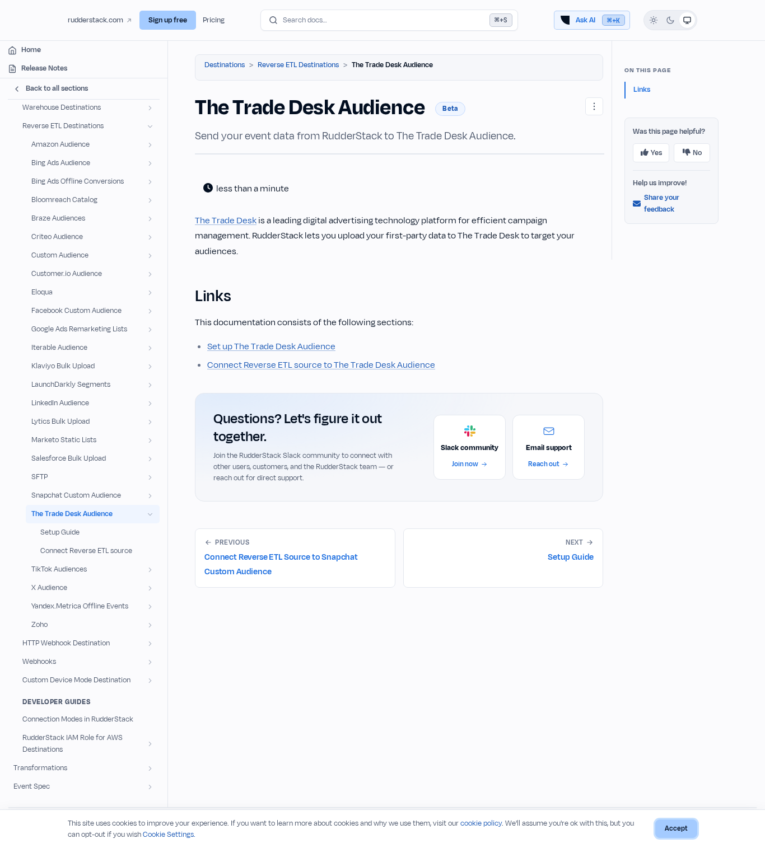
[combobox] (389, 20)
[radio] (653, 20)
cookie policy (481, 823)
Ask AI (598, 20)
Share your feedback (661, 203)
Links (641, 90)
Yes (656, 153)
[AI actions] (594, 106)
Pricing (214, 20)
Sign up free (167, 20)
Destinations (224, 65)
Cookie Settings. (169, 835)
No (697, 153)
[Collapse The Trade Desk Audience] (150, 514)
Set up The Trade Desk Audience (271, 346)
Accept (676, 828)
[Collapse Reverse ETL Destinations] (150, 126)
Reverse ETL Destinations (298, 65)
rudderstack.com (95, 20)
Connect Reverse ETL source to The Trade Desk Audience (321, 365)
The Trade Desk (225, 220)
